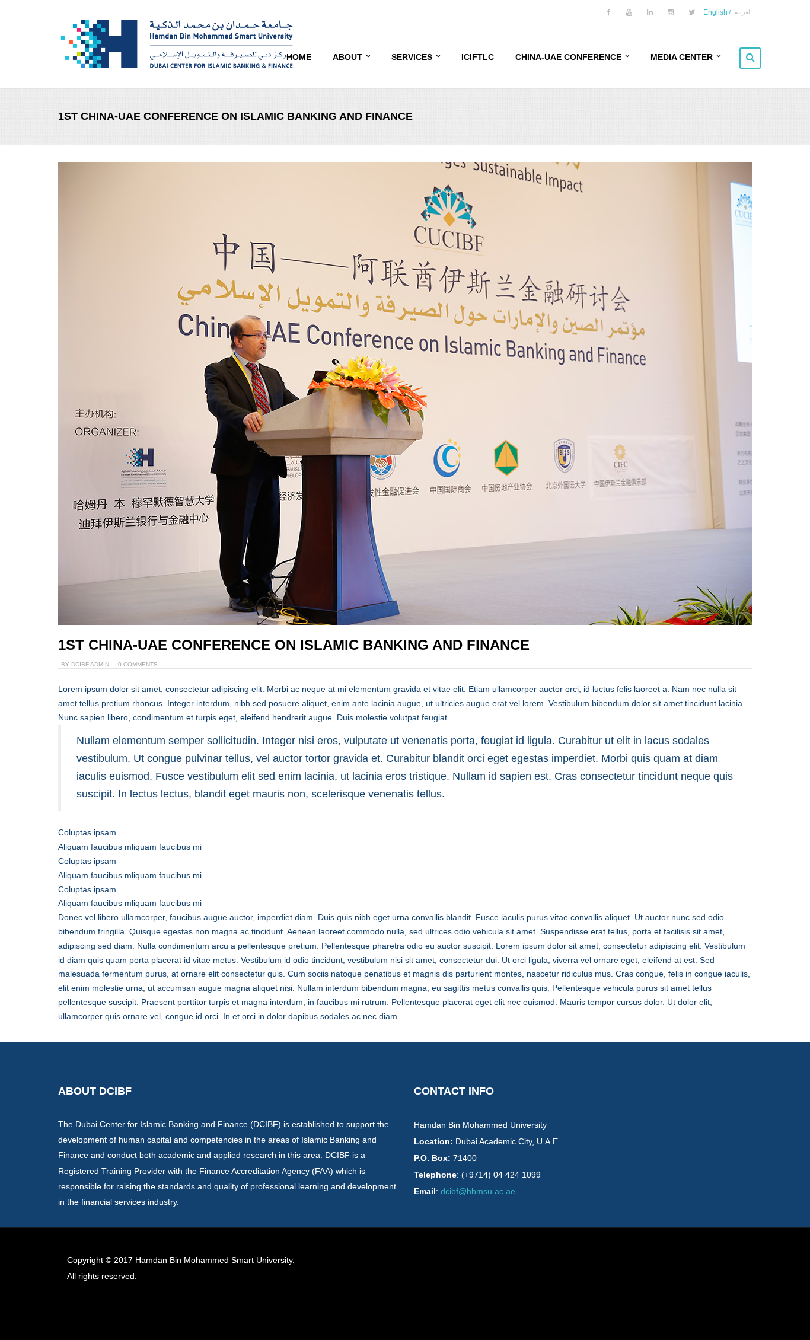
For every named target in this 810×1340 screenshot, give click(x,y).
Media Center (682, 57)
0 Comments (138, 664)
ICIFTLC (477, 57)
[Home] (176, 47)
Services (413, 57)
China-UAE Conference (569, 57)
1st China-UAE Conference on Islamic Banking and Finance (294, 645)
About (349, 57)
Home (298, 57)
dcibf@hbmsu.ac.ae (478, 1191)
